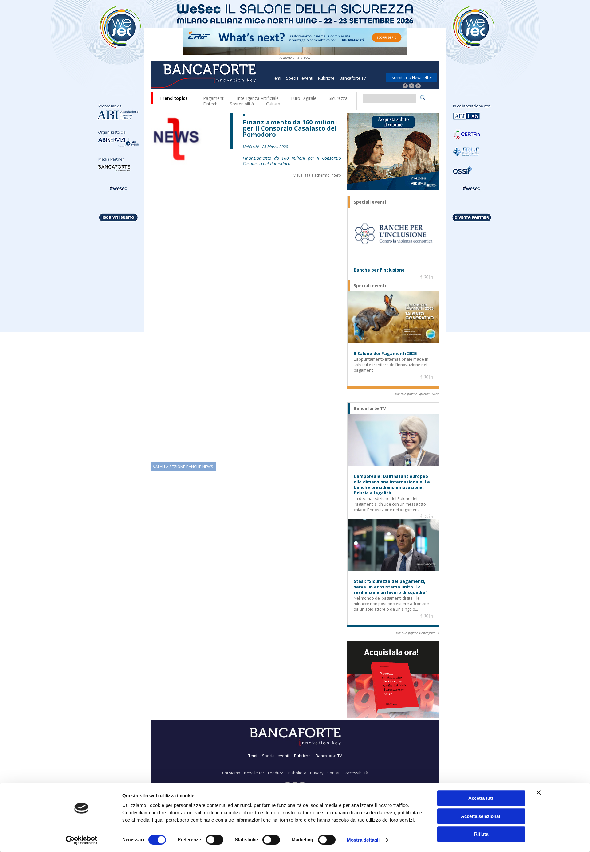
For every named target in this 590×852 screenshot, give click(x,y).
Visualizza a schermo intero (317, 175)
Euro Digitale (304, 98)
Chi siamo (231, 773)
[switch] (214, 840)
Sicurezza (338, 98)
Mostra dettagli (363, 839)
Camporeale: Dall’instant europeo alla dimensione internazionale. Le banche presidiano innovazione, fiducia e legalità (392, 485)
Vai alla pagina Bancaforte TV (417, 633)
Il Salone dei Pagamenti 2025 (385, 353)
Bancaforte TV (353, 78)
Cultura (273, 104)
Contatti (334, 773)
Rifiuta (481, 834)
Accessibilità (356, 773)
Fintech (210, 104)
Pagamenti (214, 98)
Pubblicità (297, 773)
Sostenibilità (242, 104)
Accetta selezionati (481, 816)
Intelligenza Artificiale (258, 98)
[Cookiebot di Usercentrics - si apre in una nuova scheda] (81, 840)
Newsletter (254, 773)
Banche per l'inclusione (379, 270)
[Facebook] (405, 86)
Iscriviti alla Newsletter (411, 77)
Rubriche (326, 78)
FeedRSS (276, 773)
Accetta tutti (481, 798)
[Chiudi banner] (539, 792)
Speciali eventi (299, 78)
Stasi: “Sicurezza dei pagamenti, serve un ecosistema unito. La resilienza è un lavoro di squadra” (390, 587)
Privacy (317, 773)
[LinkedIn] (418, 86)
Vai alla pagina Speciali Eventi (417, 394)
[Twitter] (411, 86)
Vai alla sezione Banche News (183, 466)
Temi (276, 78)
